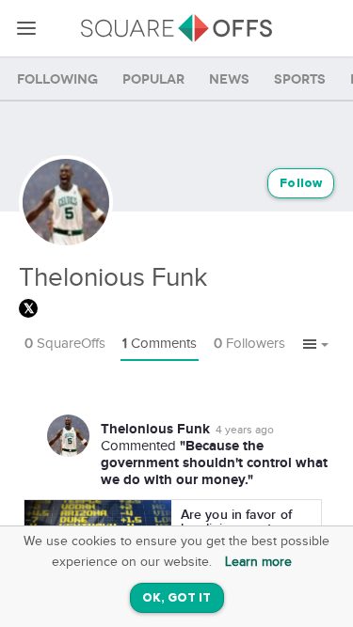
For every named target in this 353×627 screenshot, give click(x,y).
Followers (249, 344)
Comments (159, 344)
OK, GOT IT (177, 598)
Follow (301, 184)
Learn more (258, 562)
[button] (315, 345)
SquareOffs (64, 344)
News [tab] (229, 79)
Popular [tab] (153, 79)
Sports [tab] (300, 79)
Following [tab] (57, 79)
